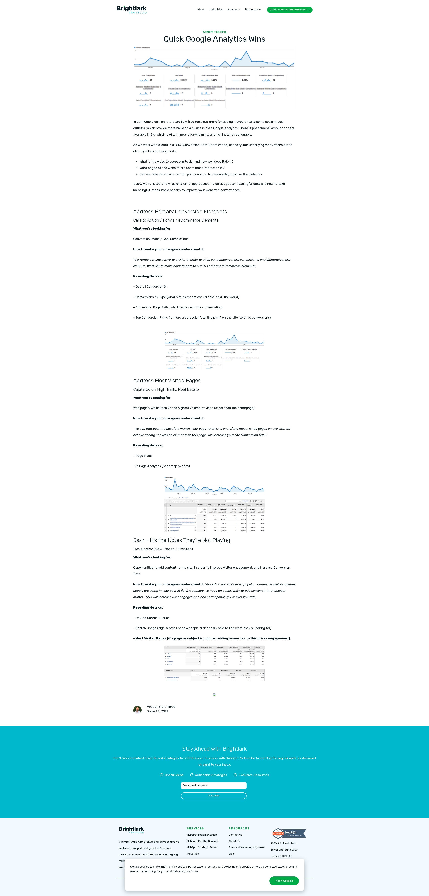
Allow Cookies (284, 880)
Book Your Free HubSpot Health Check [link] (288, 10)
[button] (234, 9)
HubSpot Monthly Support (202, 841)
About (201, 9)
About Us (234, 841)
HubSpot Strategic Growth (202, 847)
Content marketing (214, 31)
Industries (216, 9)
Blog (231, 853)
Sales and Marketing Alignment (247, 847)
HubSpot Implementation (202, 834)
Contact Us (235, 834)
